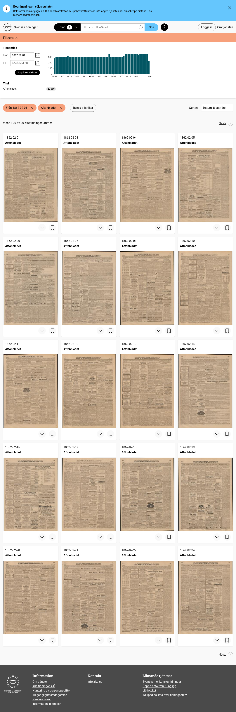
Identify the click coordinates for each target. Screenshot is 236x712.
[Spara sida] (52, 227)
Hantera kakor (41, 699)
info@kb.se (95, 681)
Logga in (207, 27)
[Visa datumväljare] (37, 55)
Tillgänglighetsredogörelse (49, 695)
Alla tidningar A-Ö (43, 686)
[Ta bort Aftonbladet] (60, 107)
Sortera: (194, 108)
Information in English (46, 704)
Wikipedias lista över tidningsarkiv (165, 695)
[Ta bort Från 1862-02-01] (31, 107)
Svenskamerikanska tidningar (162, 681)
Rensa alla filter (83, 108)
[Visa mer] (42, 227)
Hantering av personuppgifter (51, 690)
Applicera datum (27, 72)
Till (4, 63)
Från (5, 55)
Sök (151, 27)
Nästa (222, 123)
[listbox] (29, 88)
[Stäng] (229, 7)
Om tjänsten (225, 27)
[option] (29, 89)
